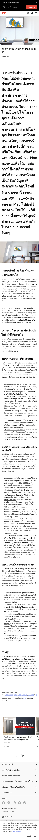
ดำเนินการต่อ (32, 7)
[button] (22, 755)
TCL (24, 698)
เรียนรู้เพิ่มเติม (16, 831)
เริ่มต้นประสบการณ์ (8, 811)
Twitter (31, 695)
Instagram (18, 695)
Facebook (9, 695)
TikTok (24, 695)
